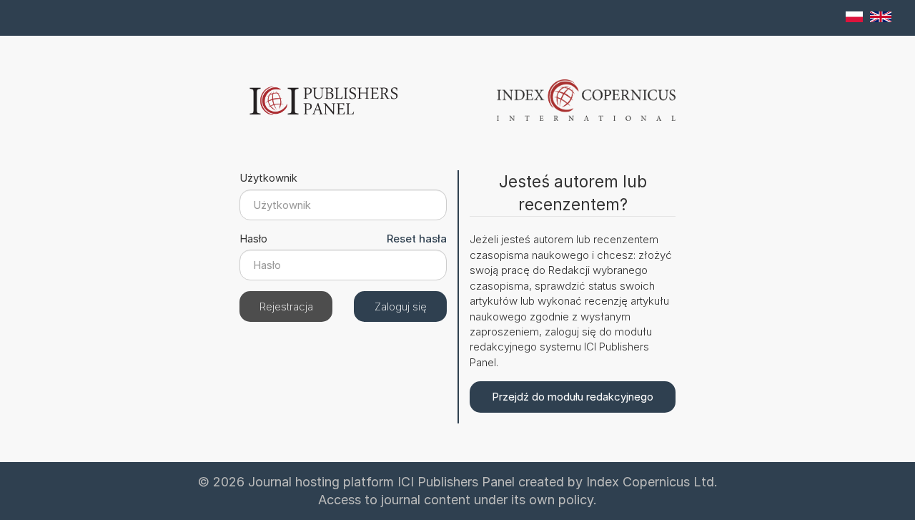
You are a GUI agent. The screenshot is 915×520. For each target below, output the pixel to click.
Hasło (248, 238)
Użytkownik (253, 178)
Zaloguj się (401, 306)
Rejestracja (286, 306)
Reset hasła (417, 238)
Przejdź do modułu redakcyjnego (572, 396)
